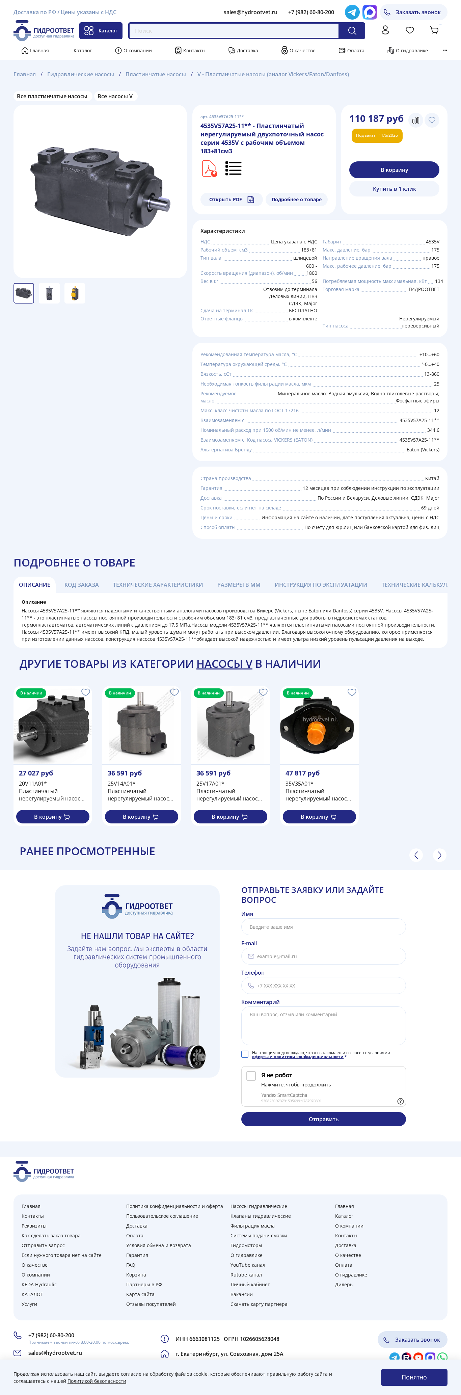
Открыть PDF (225, 199)
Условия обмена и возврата (158, 1245)
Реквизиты (34, 1225)
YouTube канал (248, 1265)
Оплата (355, 50)
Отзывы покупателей (151, 1304)
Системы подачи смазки (259, 1235)
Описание (34, 584)
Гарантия (137, 1255)
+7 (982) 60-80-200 (311, 12)
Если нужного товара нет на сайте (62, 1255)
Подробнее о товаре (297, 199)
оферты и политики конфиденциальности (298, 1056)
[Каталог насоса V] (208, 168)
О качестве (303, 50)
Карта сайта (140, 1294)
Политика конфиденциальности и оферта (174, 1206)
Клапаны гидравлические (261, 1216)
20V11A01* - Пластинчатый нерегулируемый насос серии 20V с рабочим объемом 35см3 (49, 791)
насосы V (224, 663)
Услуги (29, 1304)
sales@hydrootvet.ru (250, 12)
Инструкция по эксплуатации (321, 584)
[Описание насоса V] (233, 168)
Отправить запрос (43, 1245)
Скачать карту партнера (259, 1304)
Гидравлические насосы (80, 74)
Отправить (324, 1119)
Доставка (247, 50)
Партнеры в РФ (144, 1284)
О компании (138, 50)
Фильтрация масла (253, 1225)
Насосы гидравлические (259, 1206)
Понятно (414, 1377)
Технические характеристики (158, 584)
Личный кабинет (250, 1284)
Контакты (194, 50)
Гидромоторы (246, 1245)
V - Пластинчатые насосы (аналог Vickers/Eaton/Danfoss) (273, 74)
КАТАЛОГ (32, 1294)
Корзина (136, 1274)
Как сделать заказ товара (51, 1235)
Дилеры (344, 1284)
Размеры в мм (239, 584)
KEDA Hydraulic (39, 1284)
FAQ (130, 1265)
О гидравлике (412, 50)
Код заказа (81, 584)
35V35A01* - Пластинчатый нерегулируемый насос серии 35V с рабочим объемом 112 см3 (316, 791)
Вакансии (242, 1294)
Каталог (108, 30)
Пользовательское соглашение (162, 1216)
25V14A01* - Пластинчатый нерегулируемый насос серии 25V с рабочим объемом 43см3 (138, 791)
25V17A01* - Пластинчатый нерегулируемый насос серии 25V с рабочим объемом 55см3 (227, 791)
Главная (39, 50)
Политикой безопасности (96, 1381)
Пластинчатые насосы (156, 74)
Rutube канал (246, 1274)
